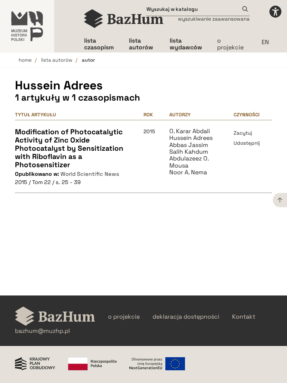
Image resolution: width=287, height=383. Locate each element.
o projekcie (230, 44)
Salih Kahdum (188, 151)
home (25, 60)
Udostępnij (247, 143)
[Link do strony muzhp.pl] (27, 26)
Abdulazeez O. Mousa (189, 162)
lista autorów (56, 60)
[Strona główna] (124, 18)
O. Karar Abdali (189, 131)
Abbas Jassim (188, 145)
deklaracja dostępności (185, 316)
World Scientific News (90, 174)
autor (88, 60)
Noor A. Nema (188, 172)
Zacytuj (243, 133)
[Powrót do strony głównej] (55, 317)
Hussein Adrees (191, 138)
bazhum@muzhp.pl (42, 331)
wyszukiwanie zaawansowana (214, 19)
